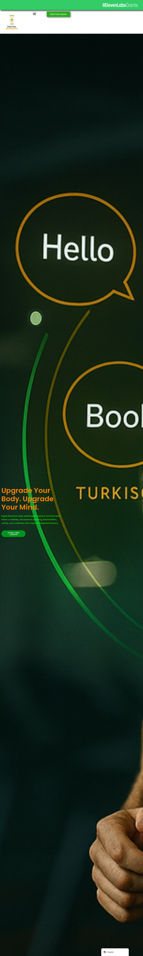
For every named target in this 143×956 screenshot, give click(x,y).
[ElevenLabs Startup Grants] (120, 5)
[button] (34, 13)
